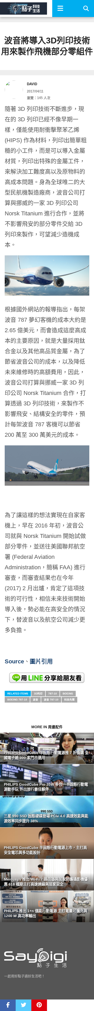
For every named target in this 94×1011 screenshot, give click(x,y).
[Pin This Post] (39, 1005)
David (32, 84)
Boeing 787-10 (17, 699)
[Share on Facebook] (8, 1005)
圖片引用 (41, 661)
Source (14, 661)
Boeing (68, 693)
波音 (35, 699)
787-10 (52, 693)
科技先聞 (69, 699)
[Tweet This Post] (23, 1005)
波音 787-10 (51, 699)
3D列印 (38, 693)
